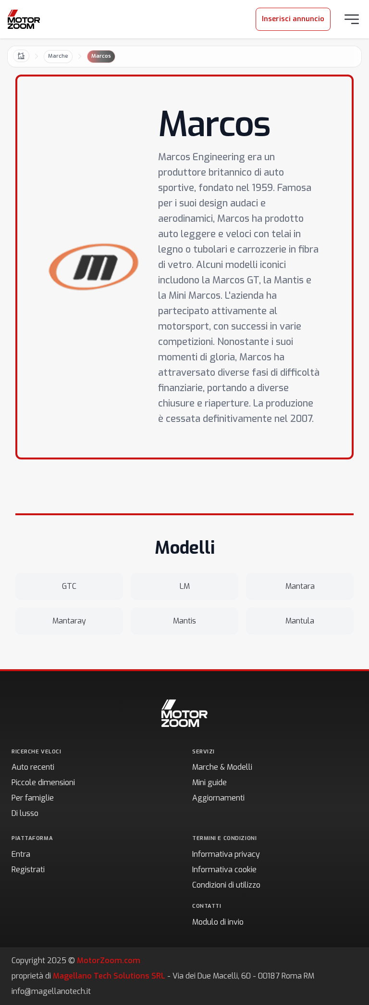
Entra (21, 854)
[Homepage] (24, 19)
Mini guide (209, 782)
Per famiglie (33, 798)
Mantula (299, 621)
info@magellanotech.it (51, 991)
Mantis (184, 621)
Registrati (28, 870)
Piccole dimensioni (43, 782)
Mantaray (69, 621)
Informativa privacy (226, 854)
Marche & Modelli (222, 767)
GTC (69, 586)
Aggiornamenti (218, 798)
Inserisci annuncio (293, 19)
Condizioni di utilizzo (226, 885)
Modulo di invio (218, 922)
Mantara (300, 586)
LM (185, 586)
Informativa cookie (224, 870)
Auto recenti (33, 767)
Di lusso (25, 813)
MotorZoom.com (108, 960)
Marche (58, 56)
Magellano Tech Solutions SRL (109, 976)
